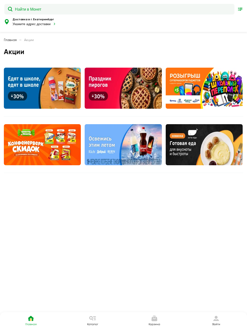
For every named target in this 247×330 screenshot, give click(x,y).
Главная (10, 40)
